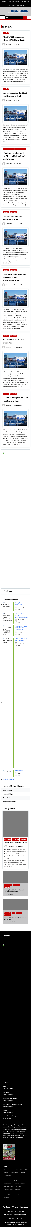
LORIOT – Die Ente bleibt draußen (21, 639)
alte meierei (17, 1189)
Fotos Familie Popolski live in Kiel (12, 1104)
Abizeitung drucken (7, 1175)
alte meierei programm (22, 1194)
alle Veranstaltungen (9, 780)
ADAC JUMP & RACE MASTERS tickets (11, 1178)
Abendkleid (6, 1172)
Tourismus (23, 839)
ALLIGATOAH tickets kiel (9, 1186)
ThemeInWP (20, 1224)
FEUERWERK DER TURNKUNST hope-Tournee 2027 (21, 628)
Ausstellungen (8, 885)
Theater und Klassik (20, 149)
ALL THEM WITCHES (8, 1189)
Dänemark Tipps (8, 794)
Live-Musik (6, 33)
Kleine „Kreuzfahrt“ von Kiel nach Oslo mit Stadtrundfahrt (14, 890)
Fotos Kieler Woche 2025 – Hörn (15, 843)
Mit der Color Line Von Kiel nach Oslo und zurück (15, 918)
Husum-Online (7, 798)
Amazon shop (6, 1197)
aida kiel (15, 1180)
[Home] (2, 17)
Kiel (14, 912)
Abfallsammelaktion (14, 1172)
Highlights (5, 212)
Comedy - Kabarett (8, 149)
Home (4, 1086)
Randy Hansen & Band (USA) (20, 604)
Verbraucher (7, 915)
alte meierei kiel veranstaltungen (9, 1194)
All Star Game (18, 1186)
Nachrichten (16, 839)
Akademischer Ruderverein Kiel (19, 1183)
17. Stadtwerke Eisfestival (8, 1169)
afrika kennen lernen (7, 1180)
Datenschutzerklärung (9, 1116)
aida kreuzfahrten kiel (8, 1183)
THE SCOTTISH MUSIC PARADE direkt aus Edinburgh (21, 615)
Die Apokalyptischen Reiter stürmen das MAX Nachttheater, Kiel (15, 277)
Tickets (5, 1110)
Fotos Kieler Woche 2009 (10, 1098)
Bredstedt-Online (8, 790)
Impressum (6, 1092)
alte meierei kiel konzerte (17, 1192)
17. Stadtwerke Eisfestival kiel (21, 1169)
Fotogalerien (7, 839)
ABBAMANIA (19, 770)
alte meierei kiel (7, 1192)
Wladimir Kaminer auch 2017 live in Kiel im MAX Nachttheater (14, 156)
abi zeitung (23, 1172)
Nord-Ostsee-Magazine (9, 801)
